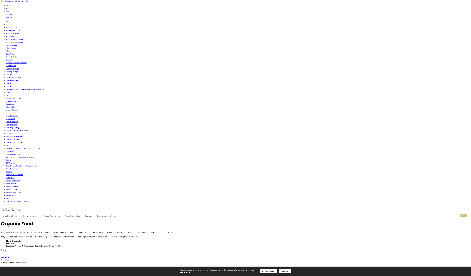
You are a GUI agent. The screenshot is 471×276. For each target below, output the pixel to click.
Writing (8, 198)
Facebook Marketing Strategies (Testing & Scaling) (25, 89)
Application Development (15, 42)
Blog (7, 11)
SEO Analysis (10, 163)
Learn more (185, 272)
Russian (9, 160)
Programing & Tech (13, 154)
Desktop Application (13, 77)
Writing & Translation (51, 216)
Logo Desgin (10, 119)
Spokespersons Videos (14, 175)
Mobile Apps (10, 133)
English (8, 83)
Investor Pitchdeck (12, 110)
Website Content (12, 187)
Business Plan (11, 66)
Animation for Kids (13, 33)
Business (9, 60)
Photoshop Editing (12, 139)
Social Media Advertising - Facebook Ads (21, 166)
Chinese (9, 75)
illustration (10, 104)
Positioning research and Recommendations (23, 148)
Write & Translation (13, 195)
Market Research (12, 122)
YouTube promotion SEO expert (17, 201)
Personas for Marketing (14, 136)
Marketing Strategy (13, 128)
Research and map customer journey (20, 157)
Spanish (9, 172)
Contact (9, 14)
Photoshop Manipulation (15, 142)
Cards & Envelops (12, 69)
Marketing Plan (11, 125)
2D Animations (11, 27)
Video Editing (11, 184)
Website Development (14, 192)
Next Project (6, 257)
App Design (10, 36)
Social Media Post (12, 169)
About (8, 8)
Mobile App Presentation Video (17, 131)
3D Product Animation (14, 30)
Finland (9, 92)
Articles (8, 51)
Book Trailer (10, 54)
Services (9, 17)
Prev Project (6, 260)
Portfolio (9, 5)
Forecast (9, 95)
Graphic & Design (12, 101)
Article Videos (11, 48)
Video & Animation (13, 181)
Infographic (10, 107)
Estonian (9, 86)
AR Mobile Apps (11, 45)
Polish (8, 145)
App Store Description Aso (15, 39)
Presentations (11, 151)
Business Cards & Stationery (16, 63)
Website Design (11, 189)
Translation (10, 178)
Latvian (8, 113)
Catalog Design (12, 72)
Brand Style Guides (13, 57)
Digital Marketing (12, 80)
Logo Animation (12, 116)
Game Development (13, 98)
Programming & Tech (106, 216)
